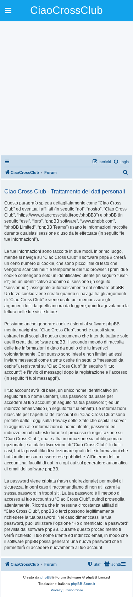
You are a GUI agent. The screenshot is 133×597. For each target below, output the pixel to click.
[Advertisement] (66, 88)
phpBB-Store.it (83, 584)
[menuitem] (121, 162)
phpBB (46, 577)
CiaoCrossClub (66, 10)
